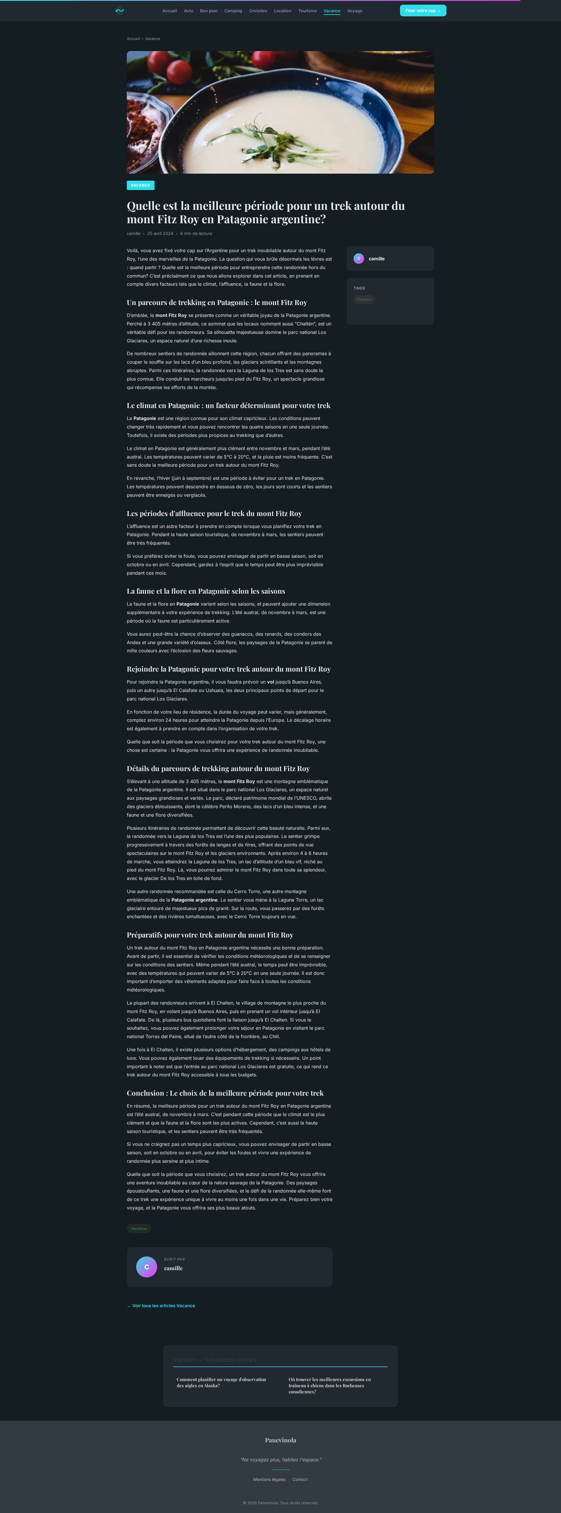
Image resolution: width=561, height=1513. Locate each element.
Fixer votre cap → (423, 10)
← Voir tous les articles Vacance (161, 1305)
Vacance (332, 10)
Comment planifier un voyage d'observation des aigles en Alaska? (221, 1382)
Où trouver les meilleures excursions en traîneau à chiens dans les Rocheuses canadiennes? (330, 1385)
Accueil (169, 10)
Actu (188, 10)
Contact (300, 1479)
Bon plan (208, 10)
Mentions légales (269, 1479)
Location (282, 10)
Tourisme (307, 10)
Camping (233, 10)
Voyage (354, 10)
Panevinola (280, 1440)
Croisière (258, 10)
